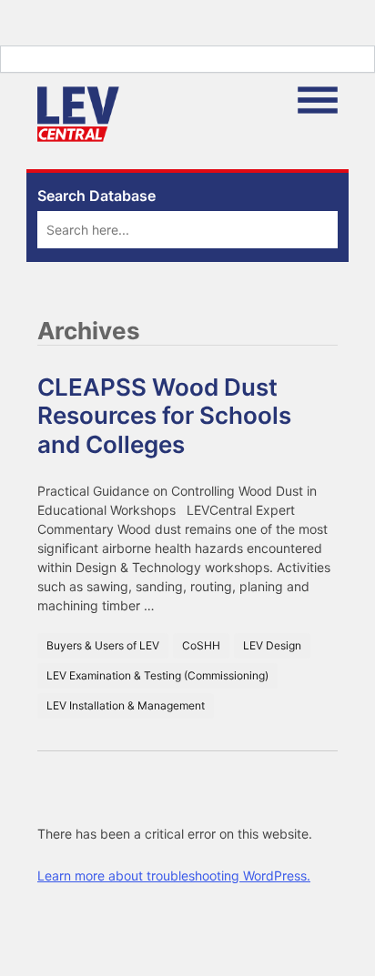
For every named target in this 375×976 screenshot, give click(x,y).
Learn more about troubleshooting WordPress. (173, 875)
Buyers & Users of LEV (102, 645)
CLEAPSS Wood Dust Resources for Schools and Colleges (164, 415)
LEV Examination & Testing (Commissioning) (157, 675)
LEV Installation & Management (125, 705)
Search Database (96, 195)
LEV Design (272, 645)
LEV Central (78, 114)
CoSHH (201, 645)
